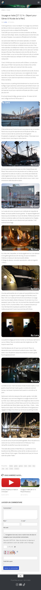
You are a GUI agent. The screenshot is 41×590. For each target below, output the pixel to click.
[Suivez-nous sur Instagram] (17, 584)
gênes (15, 466)
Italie (8, 10)
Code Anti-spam (8, 561)
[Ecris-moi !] (20, 584)
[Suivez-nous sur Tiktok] (24, 584)
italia (25, 466)
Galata (11, 466)
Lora (5, 22)
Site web (5, 527)
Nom (5, 521)
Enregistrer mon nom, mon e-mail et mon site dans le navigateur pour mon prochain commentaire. (19, 536)
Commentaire (7, 508)
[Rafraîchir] (17, 551)
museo (11, 468)
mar (3, 468)
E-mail (23, 521)
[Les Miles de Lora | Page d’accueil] (3, 2)
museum (17, 468)
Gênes (3, 10)
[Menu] (38, 2)
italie (30, 466)
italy (34, 466)
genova (21, 466)
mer (7, 468)
